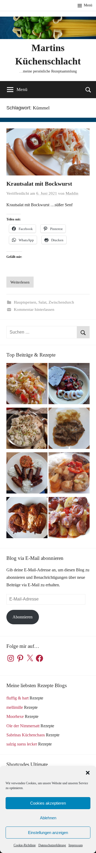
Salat (42, 302)
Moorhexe (15, 716)
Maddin (72, 193)
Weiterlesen (20, 282)
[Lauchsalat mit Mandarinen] (26, 385)
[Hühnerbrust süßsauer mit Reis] (69, 474)
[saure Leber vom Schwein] (69, 429)
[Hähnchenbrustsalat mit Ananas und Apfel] (26, 429)
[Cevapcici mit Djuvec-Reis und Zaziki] (26, 474)
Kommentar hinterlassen (34, 309)
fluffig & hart (17, 698)
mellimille (14, 707)
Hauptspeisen (25, 302)
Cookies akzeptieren (48, 803)
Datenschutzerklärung (52, 845)
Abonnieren (23, 617)
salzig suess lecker (21, 744)
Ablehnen (48, 818)
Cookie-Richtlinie (25, 845)
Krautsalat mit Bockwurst (39, 183)
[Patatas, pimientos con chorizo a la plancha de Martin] (69, 519)
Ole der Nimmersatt (22, 726)
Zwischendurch (61, 302)
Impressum (76, 845)
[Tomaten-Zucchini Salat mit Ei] (69, 385)
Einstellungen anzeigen (48, 832)
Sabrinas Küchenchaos (25, 735)
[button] (87, 772)
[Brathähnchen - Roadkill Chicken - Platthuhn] (26, 519)
